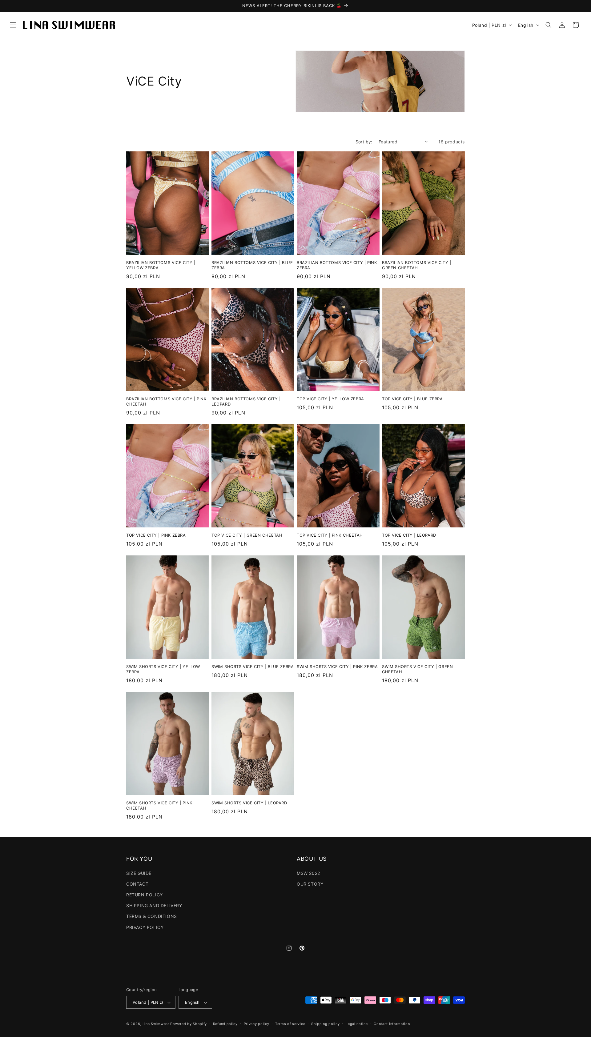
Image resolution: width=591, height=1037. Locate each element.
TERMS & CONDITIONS (151, 916)
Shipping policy (325, 1024)
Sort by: (364, 141)
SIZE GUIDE (138, 872)
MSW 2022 (308, 872)
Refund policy (225, 1024)
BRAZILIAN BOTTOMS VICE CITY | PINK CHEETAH (166, 402)
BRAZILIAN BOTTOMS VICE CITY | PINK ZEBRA (337, 265)
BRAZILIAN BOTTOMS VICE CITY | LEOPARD (245, 402)
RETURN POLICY (144, 894)
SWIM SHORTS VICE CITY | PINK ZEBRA (337, 666)
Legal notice (357, 1024)
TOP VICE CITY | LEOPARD (409, 535)
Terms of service (290, 1024)
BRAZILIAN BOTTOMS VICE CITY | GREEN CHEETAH (416, 265)
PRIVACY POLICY (144, 927)
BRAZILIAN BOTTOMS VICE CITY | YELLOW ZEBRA (160, 265)
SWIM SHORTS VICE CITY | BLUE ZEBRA (252, 666)
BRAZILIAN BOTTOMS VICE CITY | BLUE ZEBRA (252, 265)
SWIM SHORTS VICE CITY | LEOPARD (249, 802)
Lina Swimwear (156, 1024)
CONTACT (137, 883)
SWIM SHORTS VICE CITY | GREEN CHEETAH (417, 669)
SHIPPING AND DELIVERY (154, 905)
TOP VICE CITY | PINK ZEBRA (156, 535)
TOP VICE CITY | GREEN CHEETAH (246, 535)
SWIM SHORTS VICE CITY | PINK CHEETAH (159, 805)
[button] (13, 25)
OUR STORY (310, 883)
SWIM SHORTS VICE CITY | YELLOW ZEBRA (163, 669)
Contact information (392, 1024)
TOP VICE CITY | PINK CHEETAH (330, 535)
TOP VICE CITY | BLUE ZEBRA (412, 399)
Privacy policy (256, 1024)
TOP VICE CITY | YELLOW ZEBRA (330, 399)
